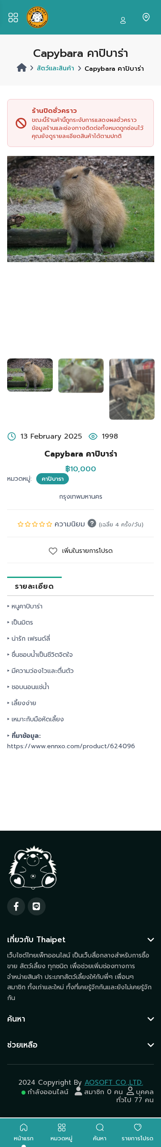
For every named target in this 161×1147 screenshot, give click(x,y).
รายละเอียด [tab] (34, 586)
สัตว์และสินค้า (55, 68)
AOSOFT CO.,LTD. (114, 1082)
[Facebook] (16, 906)
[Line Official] (37, 906)
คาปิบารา (53, 478)
